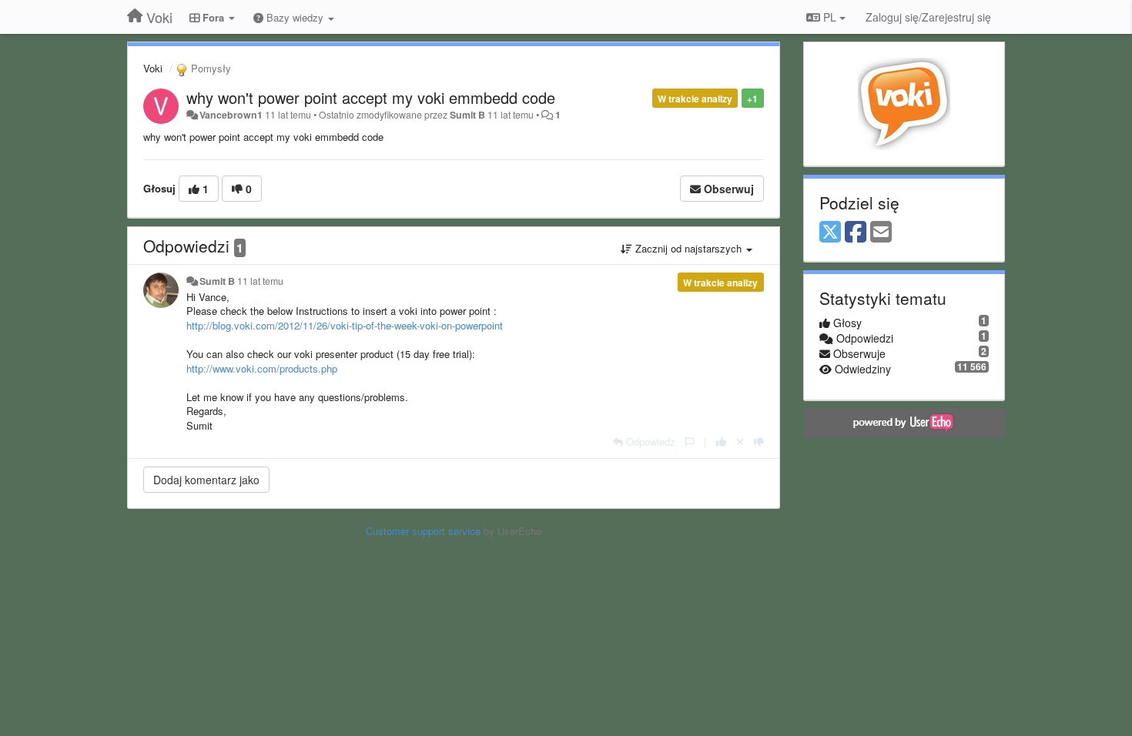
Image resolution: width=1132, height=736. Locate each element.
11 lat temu (260, 281)
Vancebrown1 (231, 115)
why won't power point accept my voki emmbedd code (370, 97)
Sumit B (467, 115)
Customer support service (423, 531)
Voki (152, 68)
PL (829, 17)
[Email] (881, 232)
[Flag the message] (689, 441)
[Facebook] (855, 232)
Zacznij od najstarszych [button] (688, 248)
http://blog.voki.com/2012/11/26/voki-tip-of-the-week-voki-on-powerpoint (344, 325)
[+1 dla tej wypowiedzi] (721, 441)
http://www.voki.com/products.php (261, 368)
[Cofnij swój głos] (740, 441)
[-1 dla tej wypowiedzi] (759, 441)
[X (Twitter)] (830, 232)
